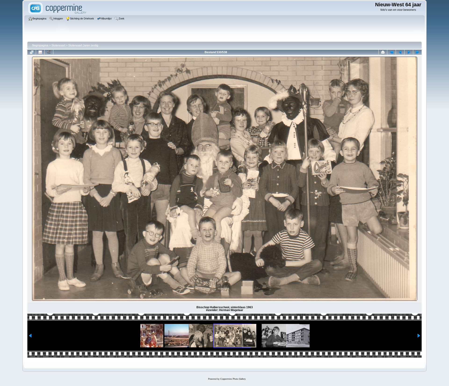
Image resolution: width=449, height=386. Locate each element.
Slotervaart (58, 45)
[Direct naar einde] (417, 52)
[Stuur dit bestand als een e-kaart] (383, 52)
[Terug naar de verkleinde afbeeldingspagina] (31, 52)
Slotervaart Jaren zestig (83, 45)
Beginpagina (40, 45)
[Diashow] (49, 52)
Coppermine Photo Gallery (233, 379)
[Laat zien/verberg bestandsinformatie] (40, 52)
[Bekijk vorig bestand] (400, 52)
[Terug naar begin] (391, 52)
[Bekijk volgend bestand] (409, 52)
